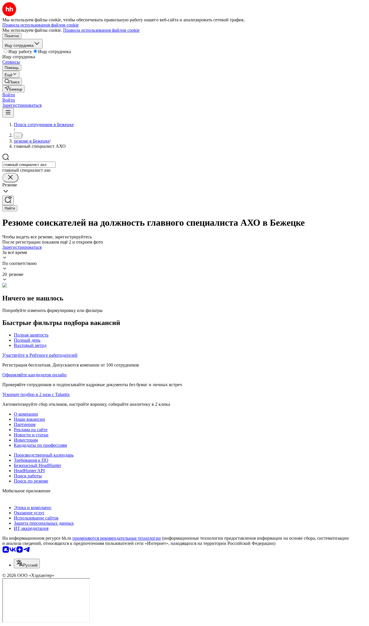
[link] (12, 81)
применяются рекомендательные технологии (116, 538)
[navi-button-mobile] (8, 112)
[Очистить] (10, 177)
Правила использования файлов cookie (101, 30)
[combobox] (29, 165)
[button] (8, 94)
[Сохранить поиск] (8, 200)
